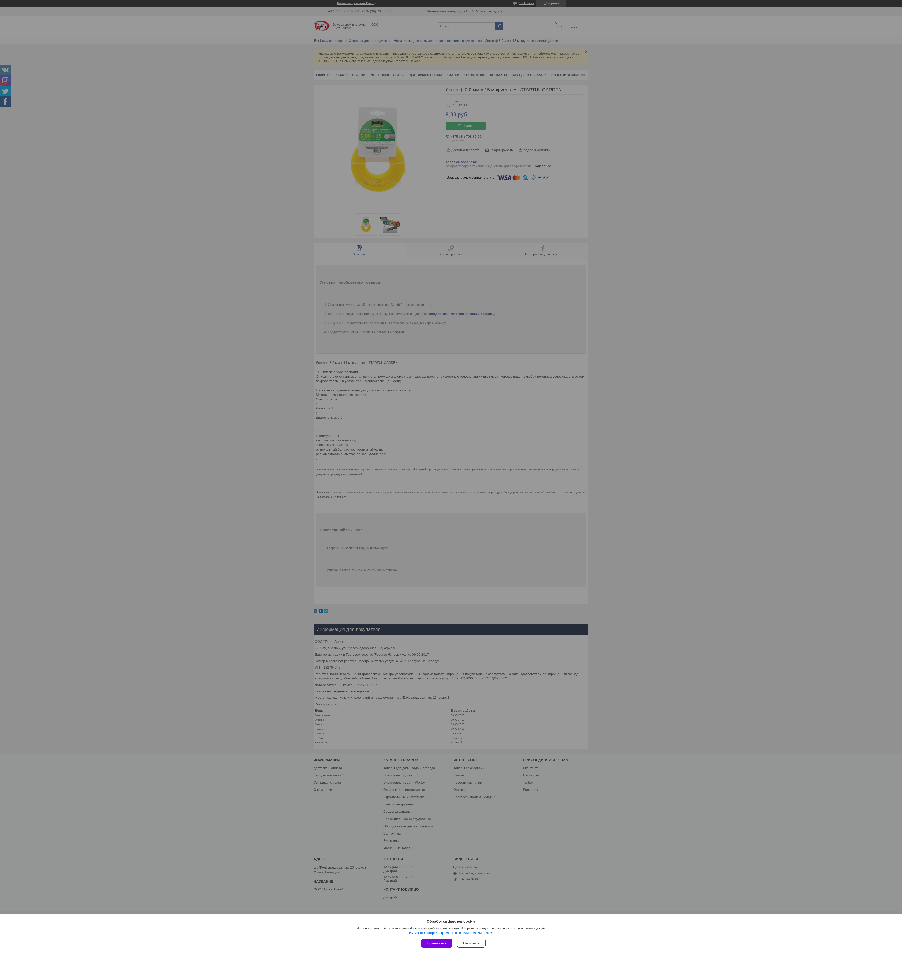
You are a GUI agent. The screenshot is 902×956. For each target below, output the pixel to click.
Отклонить (471, 943)
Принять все (436, 943)
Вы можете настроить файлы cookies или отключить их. (449, 933)
